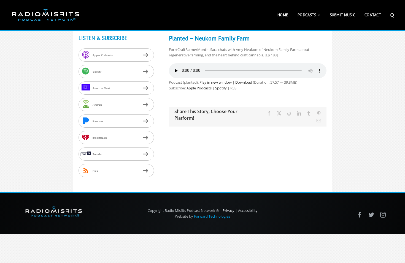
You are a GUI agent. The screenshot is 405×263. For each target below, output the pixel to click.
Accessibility (248, 210)
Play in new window (215, 82)
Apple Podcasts (199, 88)
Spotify (221, 88)
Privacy (228, 210)
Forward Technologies (212, 216)
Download (243, 82)
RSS (233, 88)
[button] (392, 15)
